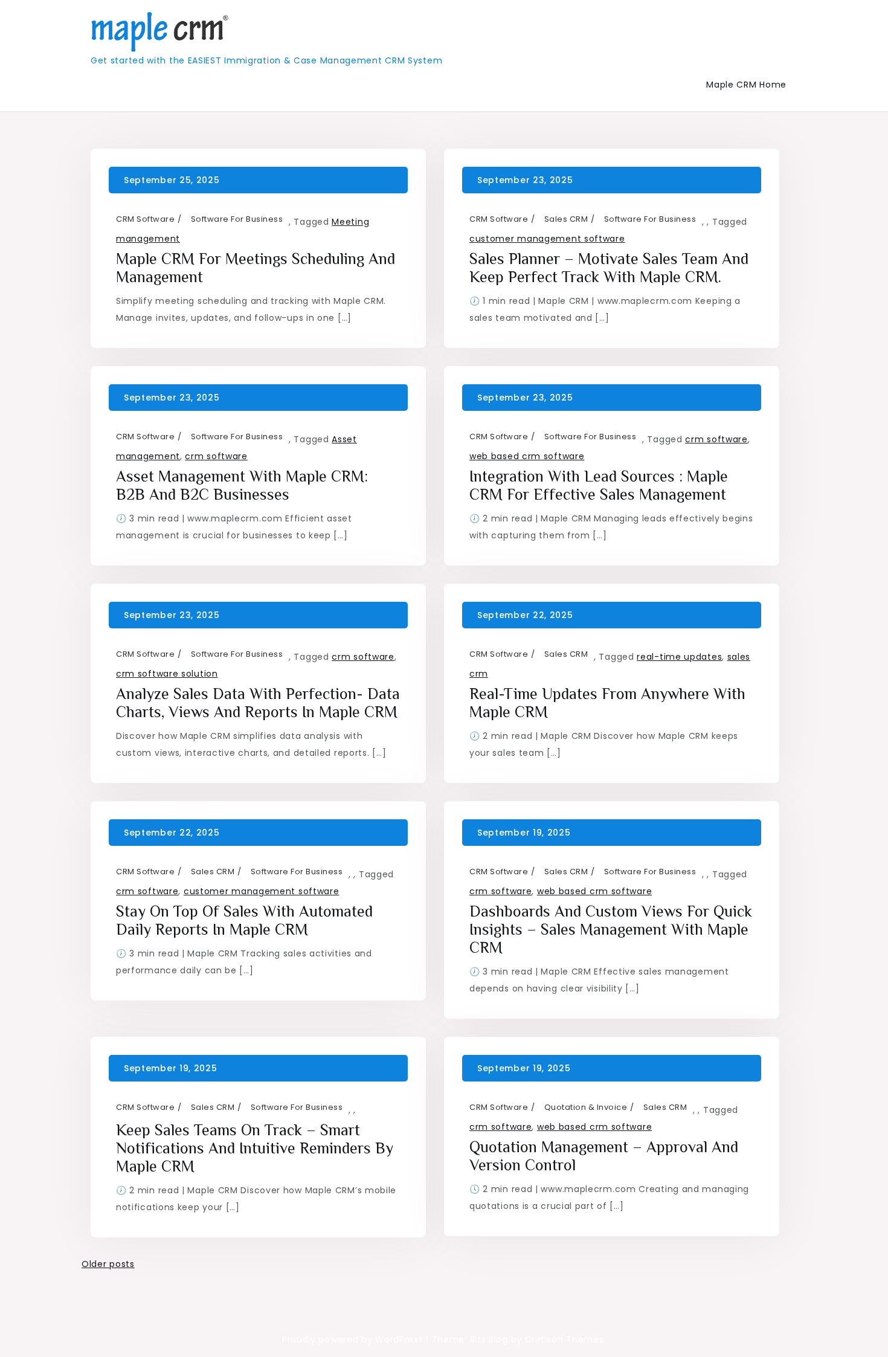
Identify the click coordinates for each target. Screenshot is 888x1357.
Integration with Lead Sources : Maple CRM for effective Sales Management (598, 485)
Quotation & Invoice (586, 1107)
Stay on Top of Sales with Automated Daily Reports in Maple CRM (244, 920)
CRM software (145, 219)
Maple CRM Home (746, 85)
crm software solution (167, 674)
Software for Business (237, 219)
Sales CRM (566, 219)
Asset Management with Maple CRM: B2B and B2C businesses (242, 485)
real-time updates (679, 657)
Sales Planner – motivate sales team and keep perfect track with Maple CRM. (608, 268)
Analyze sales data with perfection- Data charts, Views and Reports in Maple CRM (258, 703)
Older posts (108, 1264)
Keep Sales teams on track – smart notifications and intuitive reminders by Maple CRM (254, 1148)
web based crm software (526, 456)
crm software (216, 456)
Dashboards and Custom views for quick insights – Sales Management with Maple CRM (610, 929)
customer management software (547, 239)
